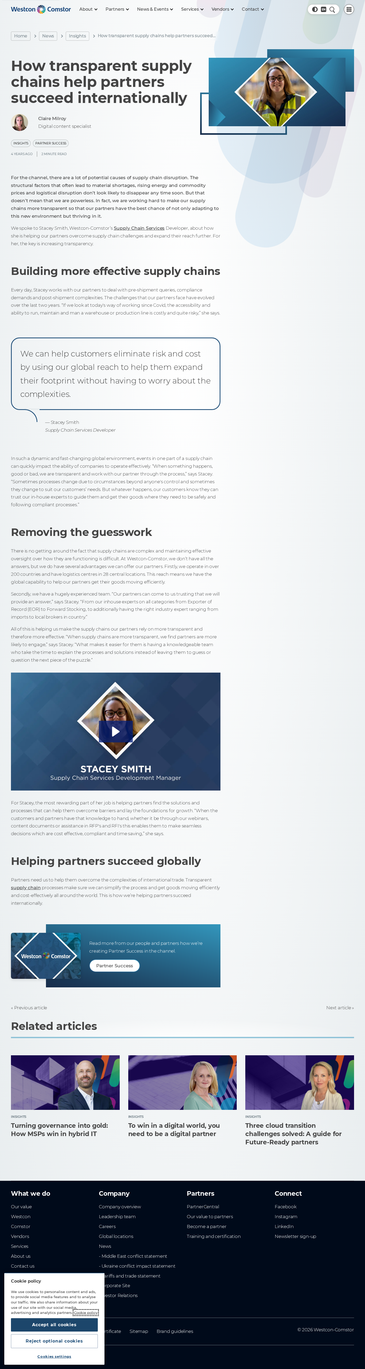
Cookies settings (54, 1356)
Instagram (286, 1216)
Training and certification (213, 1236)
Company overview (120, 1206)
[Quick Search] (332, 9)
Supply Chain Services (139, 228)
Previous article (30, 1007)
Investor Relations (118, 1295)
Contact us (22, 1266)
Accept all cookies (54, 1324)
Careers (107, 1226)
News (48, 36)
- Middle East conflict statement (133, 1256)
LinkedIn (284, 1226)
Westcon (20, 1216)
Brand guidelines (175, 1331)
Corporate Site (114, 1285)
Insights (77, 36)
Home (20, 36)
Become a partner (207, 1226)
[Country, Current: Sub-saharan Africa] (323, 9)
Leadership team (117, 1216)
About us (20, 1256)
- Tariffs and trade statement (130, 1276)
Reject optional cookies (54, 1341)
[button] (314, 9)
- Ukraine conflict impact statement (137, 1266)
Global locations (116, 1236)
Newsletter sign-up (295, 1236)
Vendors (20, 1236)
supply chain (26, 887)
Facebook (285, 1206)
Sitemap (139, 1331)
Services (19, 1246)
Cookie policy (86, 1312)
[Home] (41, 9)
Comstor (20, 1226)
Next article (338, 1007)
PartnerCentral (203, 1206)
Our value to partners (210, 1216)
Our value (21, 1206)
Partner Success (50, 143)
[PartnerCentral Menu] (349, 9)
